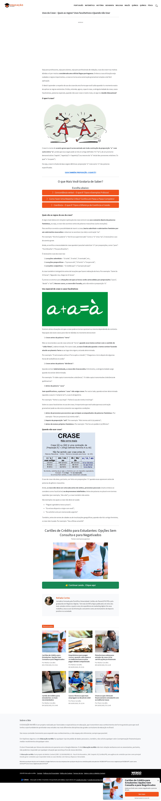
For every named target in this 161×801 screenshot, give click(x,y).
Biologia (119, 5)
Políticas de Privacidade (51, 773)
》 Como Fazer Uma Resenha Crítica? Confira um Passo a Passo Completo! (80, 198)
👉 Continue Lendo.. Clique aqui (80, 585)
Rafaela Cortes (63, 597)
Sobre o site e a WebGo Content (94, 773)
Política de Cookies (66, 773)
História (100, 5)
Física (150, 5)
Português (78, 5)
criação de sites (81, 780)
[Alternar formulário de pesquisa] (156, 5)
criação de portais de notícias (97, 780)
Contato (39, 773)
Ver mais (142, 794)
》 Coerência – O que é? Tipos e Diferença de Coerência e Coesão (80, 205)
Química (135, 5)
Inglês (127, 5)
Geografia (109, 5)
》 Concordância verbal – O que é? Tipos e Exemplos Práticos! (80, 192)
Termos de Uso (78, 773)
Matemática (90, 5)
